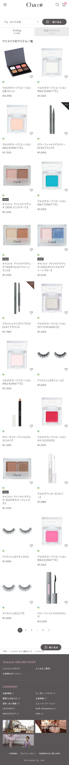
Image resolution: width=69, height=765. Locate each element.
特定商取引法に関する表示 (49, 753)
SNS (38, 714)
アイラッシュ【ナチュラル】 (15, 557)
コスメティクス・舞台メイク (21, 651)
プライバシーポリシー (28, 753)
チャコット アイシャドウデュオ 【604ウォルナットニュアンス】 (16, 267)
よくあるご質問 (43, 668)
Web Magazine (44, 708)
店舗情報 (7, 693)
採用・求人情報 (10, 703)
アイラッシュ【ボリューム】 (50, 380)
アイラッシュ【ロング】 (13, 613)
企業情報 (40, 698)
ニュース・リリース (44, 703)
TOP (5, 651)
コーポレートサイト (44, 693)
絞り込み (57, 22)
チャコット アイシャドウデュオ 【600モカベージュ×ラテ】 (16, 500)
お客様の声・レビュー (12, 674)
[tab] (17, 31)
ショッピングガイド (11, 668)
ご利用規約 (13, 753)
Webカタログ (9, 714)
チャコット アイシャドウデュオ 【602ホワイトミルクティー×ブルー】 (51, 267)
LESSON (8, 708)
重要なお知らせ (10, 698)
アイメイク (39, 651)
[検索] (57, 4)
